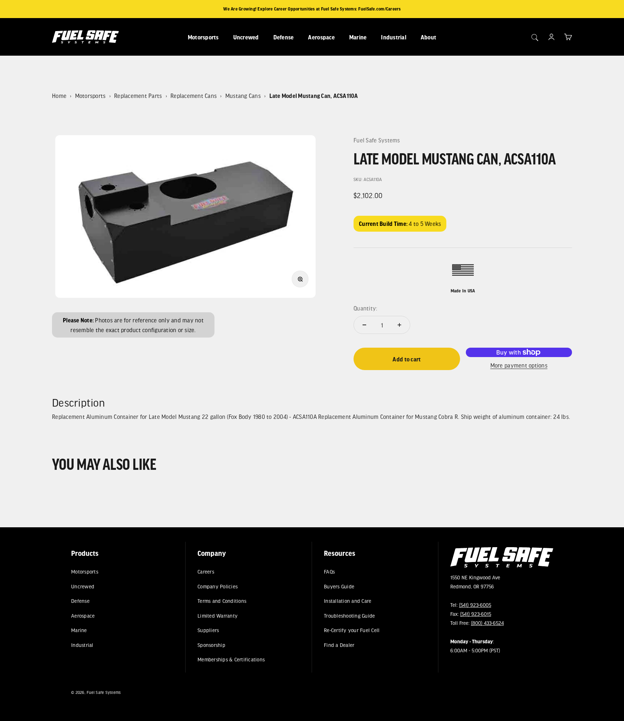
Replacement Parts (138, 96)
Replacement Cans (193, 96)
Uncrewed (246, 37)
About (428, 37)
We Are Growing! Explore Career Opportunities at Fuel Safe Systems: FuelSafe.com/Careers (311, 9)
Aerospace (321, 37)
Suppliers (208, 630)
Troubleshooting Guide (349, 615)
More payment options (518, 365)
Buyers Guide (339, 586)
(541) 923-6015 (475, 614)
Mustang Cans (243, 96)
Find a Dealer (339, 645)
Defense (283, 37)
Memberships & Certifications (231, 659)
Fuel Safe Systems (377, 140)
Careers (206, 571)
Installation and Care (347, 601)
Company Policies (218, 586)
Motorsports (203, 37)
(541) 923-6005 (475, 605)
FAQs (329, 571)
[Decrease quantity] (364, 325)
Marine (358, 37)
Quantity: (365, 308)
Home (59, 96)
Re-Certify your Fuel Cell (352, 630)
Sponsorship (211, 645)
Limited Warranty (218, 615)
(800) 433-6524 (487, 623)
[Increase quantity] (399, 325)
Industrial (393, 37)
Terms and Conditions (222, 601)
